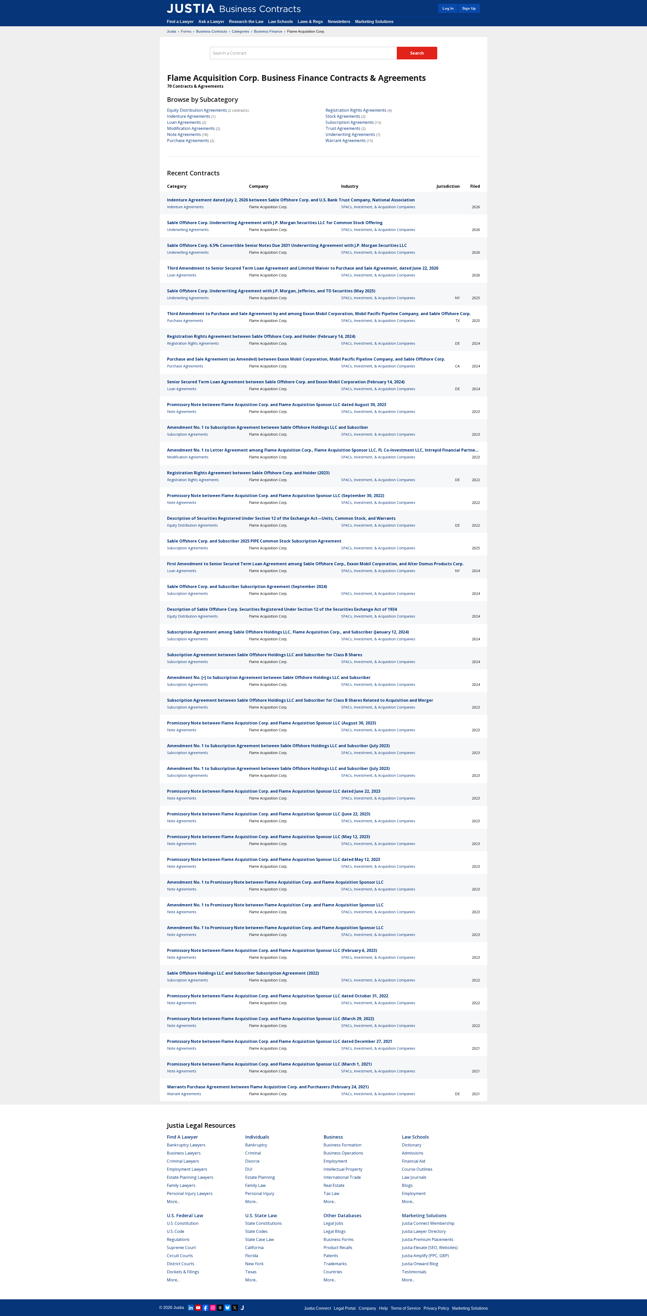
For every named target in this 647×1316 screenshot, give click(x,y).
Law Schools (280, 21)
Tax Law (331, 1193)
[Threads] (220, 1308)
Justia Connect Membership (428, 1223)
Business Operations (343, 1153)
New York (254, 1263)
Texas (251, 1272)
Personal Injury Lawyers (190, 1193)
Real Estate (334, 1185)
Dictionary (411, 1145)
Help (383, 1308)
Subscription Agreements (350, 122)
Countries (333, 1272)
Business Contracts (211, 31)
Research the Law (246, 21)
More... (173, 1201)
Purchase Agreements (188, 140)
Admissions (412, 1153)
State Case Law (259, 1239)
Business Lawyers (184, 1153)
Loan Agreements (184, 122)
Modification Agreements (191, 128)
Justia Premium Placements (427, 1239)
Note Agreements (184, 134)
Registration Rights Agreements (356, 110)
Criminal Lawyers (183, 1161)
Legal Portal (345, 1308)
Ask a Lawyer (211, 21)
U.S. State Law (261, 1215)
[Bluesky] (227, 1308)
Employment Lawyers (187, 1169)
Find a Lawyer (180, 21)
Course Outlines (417, 1169)
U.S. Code (175, 1231)
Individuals (257, 1137)
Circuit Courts (180, 1255)
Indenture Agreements (188, 116)
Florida (251, 1255)
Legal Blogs (335, 1231)
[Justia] (191, 8)
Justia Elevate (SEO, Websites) (430, 1247)
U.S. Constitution (182, 1223)
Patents (331, 1255)
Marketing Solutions (374, 21)
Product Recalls (338, 1247)
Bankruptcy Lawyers (186, 1145)
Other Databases (342, 1215)
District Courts (180, 1263)
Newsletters (339, 21)
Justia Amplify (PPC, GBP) (425, 1255)
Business (333, 1137)
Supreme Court (181, 1247)
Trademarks (335, 1263)
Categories (240, 31)
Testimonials (414, 1272)
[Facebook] (205, 1308)
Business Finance (268, 31)
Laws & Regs (310, 21)
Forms (186, 31)
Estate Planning (260, 1177)
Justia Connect (317, 1308)
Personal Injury (259, 1193)
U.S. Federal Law (185, 1215)
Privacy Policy (436, 1308)
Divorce (252, 1161)
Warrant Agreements (346, 140)
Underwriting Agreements (350, 134)
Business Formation (342, 1145)
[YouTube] (198, 1308)
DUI (248, 1169)
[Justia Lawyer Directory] (242, 1308)
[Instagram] (213, 1308)
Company (367, 1308)
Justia (171, 31)
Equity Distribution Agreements (197, 110)
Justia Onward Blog (420, 1263)
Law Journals (414, 1177)
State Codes (256, 1231)
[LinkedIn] (191, 1308)
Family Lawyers (181, 1185)
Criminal (253, 1153)
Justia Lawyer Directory (424, 1231)
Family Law (255, 1185)
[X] (235, 1308)
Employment (335, 1161)
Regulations (178, 1239)
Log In (448, 8)
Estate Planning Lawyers (190, 1177)
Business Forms (339, 1239)
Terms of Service (406, 1308)
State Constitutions (263, 1223)
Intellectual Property (343, 1169)
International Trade (342, 1177)
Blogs (407, 1185)
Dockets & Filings (183, 1272)
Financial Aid (413, 1161)
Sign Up (469, 8)
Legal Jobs (333, 1223)
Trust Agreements (343, 128)
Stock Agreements (343, 116)
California (254, 1247)
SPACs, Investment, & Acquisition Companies (378, 206)
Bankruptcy (256, 1145)
